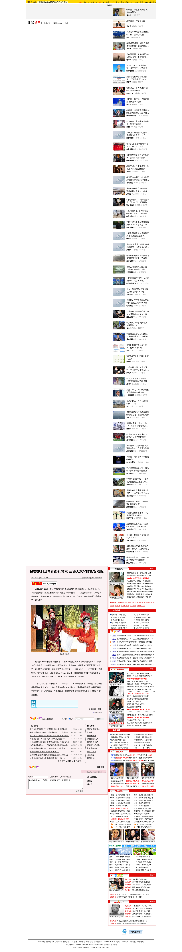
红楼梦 (150, 755)
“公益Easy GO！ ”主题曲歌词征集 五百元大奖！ (134, 894)
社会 (114, 664)
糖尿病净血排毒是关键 (119, 628)
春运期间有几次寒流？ (125, 645)
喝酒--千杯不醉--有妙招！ (143, 748)
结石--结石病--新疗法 (118, 623)
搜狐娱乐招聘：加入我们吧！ (144, 819)
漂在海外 (113, 921)
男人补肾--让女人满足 (141, 615)
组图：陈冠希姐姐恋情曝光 (120, 800)
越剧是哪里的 (92, 742)
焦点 (114, 639)
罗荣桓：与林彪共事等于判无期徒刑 (139, 676)
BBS (146, 2)
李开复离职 (139, 602)
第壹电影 (128, 885)
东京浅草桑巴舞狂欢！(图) (120, 811)
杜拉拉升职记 (134, 755)
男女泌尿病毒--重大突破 (142, 617)
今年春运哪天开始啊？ (125, 664)
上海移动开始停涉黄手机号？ (143, 655)
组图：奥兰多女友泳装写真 (143, 800)
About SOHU (108, 942)
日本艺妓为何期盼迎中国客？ (143, 661)
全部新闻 (133, 942)
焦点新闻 (128, 906)
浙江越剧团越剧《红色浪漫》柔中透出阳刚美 (48, 729)
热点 (114, 658)
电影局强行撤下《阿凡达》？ (143, 664)
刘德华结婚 (141, 606)
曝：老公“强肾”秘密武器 (119, 748)
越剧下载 (90, 758)
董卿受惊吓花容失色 (139, 879)
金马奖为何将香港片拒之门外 (140, 576)
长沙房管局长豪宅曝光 (125, 652)
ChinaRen (46, 2)
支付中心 (58, 942)
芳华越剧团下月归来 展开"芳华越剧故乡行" (47, 739)
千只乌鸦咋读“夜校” (124, 642)
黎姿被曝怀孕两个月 (116, 842)
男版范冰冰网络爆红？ (125, 658)
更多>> (152, 568)
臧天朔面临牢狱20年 (134, 707)
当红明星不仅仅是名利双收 (141, 911)
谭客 (128, 586)
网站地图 (125, 942)
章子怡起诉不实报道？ (125, 636)
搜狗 (65, 2)
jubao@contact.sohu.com (100, 948)
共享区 (113, 760)
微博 (141, 2)
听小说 (113, 758)
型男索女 (128, 916)
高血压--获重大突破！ (141, 623)
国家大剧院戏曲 (93, 729)
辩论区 (89, 784)
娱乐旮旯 (128, 911)
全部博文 (140, 942)
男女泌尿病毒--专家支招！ (120, 742)
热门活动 (113, 894)
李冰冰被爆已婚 (132, 778)
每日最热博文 (122, 602)
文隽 (128, 576)
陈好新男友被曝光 (148, 786)
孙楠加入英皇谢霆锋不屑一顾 (140, 597)
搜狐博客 (119, 569)
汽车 (107, 2)
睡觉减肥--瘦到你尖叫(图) (120, 737)
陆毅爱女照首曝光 (148, 784)
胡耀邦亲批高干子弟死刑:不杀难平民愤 (140, 687)
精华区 (89, 781)
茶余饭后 (119, 791)
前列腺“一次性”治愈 (141, 625)
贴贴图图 (128, 908)
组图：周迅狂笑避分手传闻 (120, 795)
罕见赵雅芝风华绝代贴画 (141, 887)
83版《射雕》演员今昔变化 (121, 814)
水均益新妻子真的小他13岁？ (143, 636)
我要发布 (100, 767)
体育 (85, 2)
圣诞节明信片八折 (117, 786)
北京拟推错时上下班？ (125, 639)
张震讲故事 (143, 755)
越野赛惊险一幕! (116, 726)
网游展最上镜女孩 (116, 598)
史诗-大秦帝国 (132, 681)
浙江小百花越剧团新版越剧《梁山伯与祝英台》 (49, 736)
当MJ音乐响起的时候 (144, 827)
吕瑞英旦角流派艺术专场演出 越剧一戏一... (47, 758)
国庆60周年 (125, 606)
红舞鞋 (90, 732)
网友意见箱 (135, 932)
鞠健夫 (129, 573)
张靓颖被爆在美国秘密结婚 (143, 584)
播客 (127, 2)
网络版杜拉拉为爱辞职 (142, 814)
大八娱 (129, 581)
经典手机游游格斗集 (136, 760)
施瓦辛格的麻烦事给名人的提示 (141, 589)
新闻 (114, 652)
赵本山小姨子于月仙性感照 (141, 581)
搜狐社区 (118, 875)
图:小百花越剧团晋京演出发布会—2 (44, 752)
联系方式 (89, 942)
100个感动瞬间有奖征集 (119, 816)
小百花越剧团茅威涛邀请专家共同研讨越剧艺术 (49, 742)
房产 (112, 2)
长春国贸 (130, 584)
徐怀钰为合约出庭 (132, 842)
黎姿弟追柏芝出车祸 (148, 842)
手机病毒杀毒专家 (122, 760)
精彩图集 (113, 897)
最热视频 (120, 669)
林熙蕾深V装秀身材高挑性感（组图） (130, 897)
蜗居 (145, 679)
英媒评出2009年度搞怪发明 (142, 908)
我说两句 (152, 2)
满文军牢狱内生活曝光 (145, 824)
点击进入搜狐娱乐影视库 (120, 819)
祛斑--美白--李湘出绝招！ (143, 742)
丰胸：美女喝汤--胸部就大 (143, 745)
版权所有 (114, 945)
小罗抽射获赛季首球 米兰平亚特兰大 (140, 715)
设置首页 (41, 942)
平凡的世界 (140, 758)
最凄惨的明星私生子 (116, 890)
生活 (114, 645)
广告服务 (74, 942)
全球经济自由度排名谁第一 (142, 648)
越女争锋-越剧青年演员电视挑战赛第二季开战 (49, 755)
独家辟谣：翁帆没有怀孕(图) (142, 573)
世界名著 (132, 758)
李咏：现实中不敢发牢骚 (123, 824)
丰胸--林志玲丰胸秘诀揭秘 (120, 734)
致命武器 (140, 681)
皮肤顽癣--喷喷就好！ (141, 620)
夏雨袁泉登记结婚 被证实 (136, 704)
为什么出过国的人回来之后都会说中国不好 (132, 921)
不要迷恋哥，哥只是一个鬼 (141, 906)
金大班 (146, 681)
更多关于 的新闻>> (71, 761)
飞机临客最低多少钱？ (125, 648)
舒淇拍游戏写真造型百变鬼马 (144, 822)
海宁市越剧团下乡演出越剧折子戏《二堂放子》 (49, 732)
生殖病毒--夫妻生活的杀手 (143, 734)
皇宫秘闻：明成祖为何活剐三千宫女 (139, 684)
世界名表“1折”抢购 (117, 620)
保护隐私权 (98, 942)
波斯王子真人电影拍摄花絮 (120, 822)
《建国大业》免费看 (134, 701)
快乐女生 (133, 606)
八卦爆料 (128, 882)
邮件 (131, 2)
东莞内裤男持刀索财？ (125, 661)
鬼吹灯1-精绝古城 (122, 758)
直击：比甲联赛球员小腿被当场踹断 (139, 723)
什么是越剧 (91, 752)
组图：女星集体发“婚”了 (142, 806)
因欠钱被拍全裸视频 (116, 584)
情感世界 (128, 914)
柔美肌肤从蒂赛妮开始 (119, 625)
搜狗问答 (115, 631)
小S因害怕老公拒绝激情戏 (142, 594)
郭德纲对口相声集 (122, 755)
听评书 (113, 755)
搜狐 (40, 2)
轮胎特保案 (148, 602)
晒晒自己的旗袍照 (123, 923)
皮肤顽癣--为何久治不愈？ (120, 745)
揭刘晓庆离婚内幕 (132, 781)
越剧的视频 (91, 736)
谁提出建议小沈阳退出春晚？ (143, 652)
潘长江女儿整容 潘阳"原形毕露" (138, 696)
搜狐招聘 (66, 942)
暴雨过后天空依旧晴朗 (138, 923)
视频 (122, 2)
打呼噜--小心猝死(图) (118, 617)
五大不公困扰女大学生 (125, 655)
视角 (114, 642)
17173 (52, 2)
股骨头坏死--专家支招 (141, 628)
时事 (114, 661)
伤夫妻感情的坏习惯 (118, 740)
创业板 (117, 606)
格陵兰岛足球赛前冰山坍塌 (136, 725)
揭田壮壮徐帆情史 (116, 778)
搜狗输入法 (50, 942)
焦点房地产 (59, 2)
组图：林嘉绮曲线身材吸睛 (120, 798)
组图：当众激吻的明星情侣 (120, 803)
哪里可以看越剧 (93, 745)
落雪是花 (130, 594)
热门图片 (128, 890)
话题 (114, 655)
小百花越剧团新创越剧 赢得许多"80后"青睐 (47, 748)
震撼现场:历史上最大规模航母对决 (139, 689)
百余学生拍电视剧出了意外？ (143, 645)
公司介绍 (117, 942)
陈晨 (128, 592)
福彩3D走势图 (149, 760)
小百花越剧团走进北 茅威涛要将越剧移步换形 (49, 745)
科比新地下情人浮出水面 (135, 720)
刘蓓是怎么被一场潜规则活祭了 (141, 586)
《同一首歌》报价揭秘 (122, 827)
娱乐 (92, 2)
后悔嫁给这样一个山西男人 (141, 914)
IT (104, 2)
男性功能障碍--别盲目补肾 (143, 740)
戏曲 (66, 23)
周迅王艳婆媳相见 (132, 784)
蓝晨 (128, 589)
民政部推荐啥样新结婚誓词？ (143, 658)
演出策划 (90, 755)
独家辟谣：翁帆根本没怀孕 (143, 816)
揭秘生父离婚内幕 (147, 778)
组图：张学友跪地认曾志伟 (143, 798)
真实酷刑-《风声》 (116, 685)
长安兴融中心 (92, 748)
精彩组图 (128, 887)
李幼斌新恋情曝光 (148, 781)
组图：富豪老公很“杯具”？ (120, 806)
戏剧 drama (57, 23)
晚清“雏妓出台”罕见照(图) (143, 808)
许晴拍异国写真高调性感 (141, 882)
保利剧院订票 (92, 739)
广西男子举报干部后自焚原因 (141, 642)
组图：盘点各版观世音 (142, 803)
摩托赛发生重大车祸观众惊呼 (144, 811)
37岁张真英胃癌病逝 (116, 698)
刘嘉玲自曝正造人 (132, 786)
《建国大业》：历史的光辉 (141, 885)
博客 (136, 2)
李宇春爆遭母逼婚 (117, 784)
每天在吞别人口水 (116, 917)
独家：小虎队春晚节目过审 (143, 795)
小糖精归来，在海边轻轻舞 (141, 916)
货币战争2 (148, 758)
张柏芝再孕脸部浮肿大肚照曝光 (141, 592)
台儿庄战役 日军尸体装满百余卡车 (139, 673)
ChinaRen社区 (119, 901)
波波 (128, 597)
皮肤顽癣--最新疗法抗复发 (143, 737)
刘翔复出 (131, 602)
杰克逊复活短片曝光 (116, 712)
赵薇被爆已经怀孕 (117, 781)
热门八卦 (128, 879)
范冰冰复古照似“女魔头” (140, 890)
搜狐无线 (119, 752)
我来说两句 (86, 578)
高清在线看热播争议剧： (135, 679)
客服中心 (82, 942)
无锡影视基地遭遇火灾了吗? (143, 639)
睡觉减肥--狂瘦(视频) (118, 615)
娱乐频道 (47, 23)
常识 (114, 648)
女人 (117, 2)
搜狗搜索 (36, 718)
